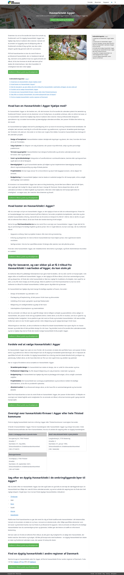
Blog (104, 573)
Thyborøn (14, 497)
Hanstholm (14, 515)
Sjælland (33, 562)
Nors (12, 504)
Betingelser (114, 573)
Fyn (22, 562)
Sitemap (108, 573)
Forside (90, 2)
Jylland (16, 562)
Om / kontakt (98, 573)
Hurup (13, 511)
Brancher (98, 2)
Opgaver (106, 2)
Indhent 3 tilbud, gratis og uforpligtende (62, 20)
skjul (27, 79)
